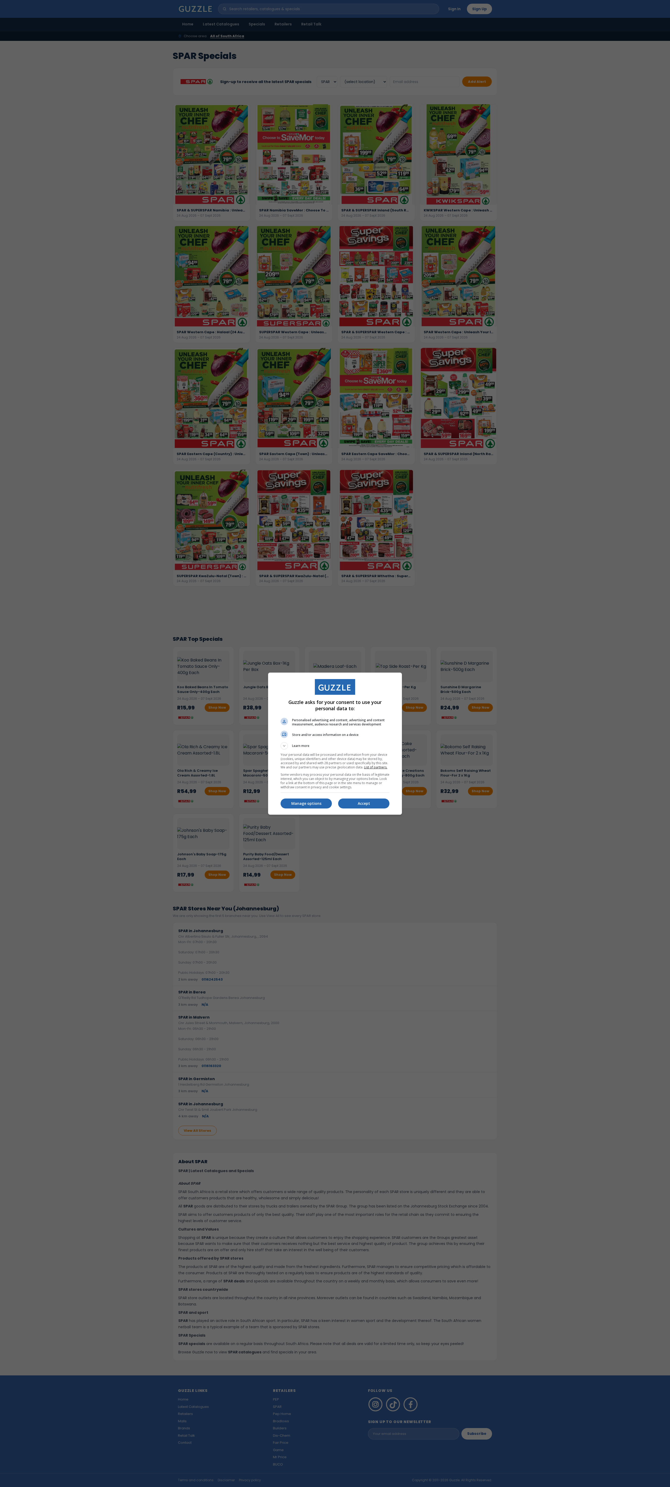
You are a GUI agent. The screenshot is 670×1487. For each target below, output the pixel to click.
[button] (335, 746)
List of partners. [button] (375, 767)
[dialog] (335, 744)
